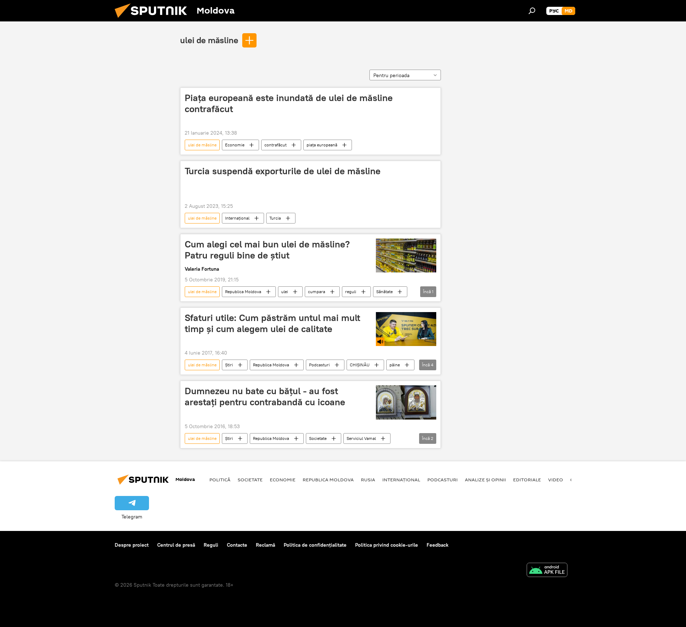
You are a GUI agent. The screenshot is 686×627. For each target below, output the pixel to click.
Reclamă (265, 545)
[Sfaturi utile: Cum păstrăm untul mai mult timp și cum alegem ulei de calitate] (406, 329)
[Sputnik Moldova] (154, 19)
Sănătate (384, 291)
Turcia (275, 218)
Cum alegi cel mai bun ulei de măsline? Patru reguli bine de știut (267, 250)
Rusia (368, 479)
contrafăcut (275, 144)
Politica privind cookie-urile (386, 545)
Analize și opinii (485, 479)
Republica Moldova (243, 291)
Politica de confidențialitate (315, 545)
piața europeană (322, 144)
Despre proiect (132, 545)
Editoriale (527, 479)
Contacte (237, 545)
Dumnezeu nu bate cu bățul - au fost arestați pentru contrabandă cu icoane (265, 396)
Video (555, 479)
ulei (284, 291)
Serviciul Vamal (361, 438)
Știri (229, 364)
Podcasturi (319, 364)
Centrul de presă (176, 545)
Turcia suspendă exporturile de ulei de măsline (283, 171)
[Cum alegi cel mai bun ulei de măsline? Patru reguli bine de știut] (406, 255)
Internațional (237, 218)
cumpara (316, 291)
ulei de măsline (209, 40)
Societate (318, 438)
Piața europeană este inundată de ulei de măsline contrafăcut (289, 103)
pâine (394, 364)
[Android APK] (547, 571)
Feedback (437, 545)
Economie (234, 144)
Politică (219, 479)
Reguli (211, 545)
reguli (350, 291)
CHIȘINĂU (359, 364)
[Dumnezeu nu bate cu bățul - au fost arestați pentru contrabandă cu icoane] (406, 402)
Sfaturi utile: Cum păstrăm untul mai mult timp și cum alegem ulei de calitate (272, 323)
